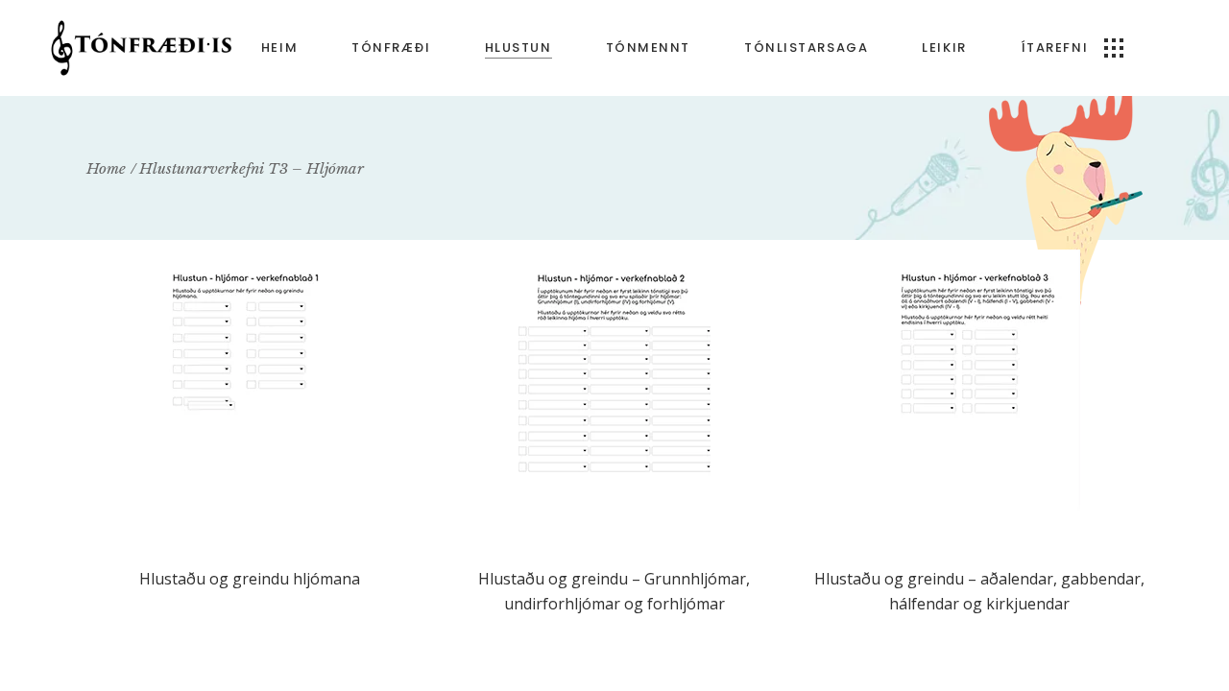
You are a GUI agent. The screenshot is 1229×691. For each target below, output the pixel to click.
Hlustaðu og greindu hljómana (249, 578)
